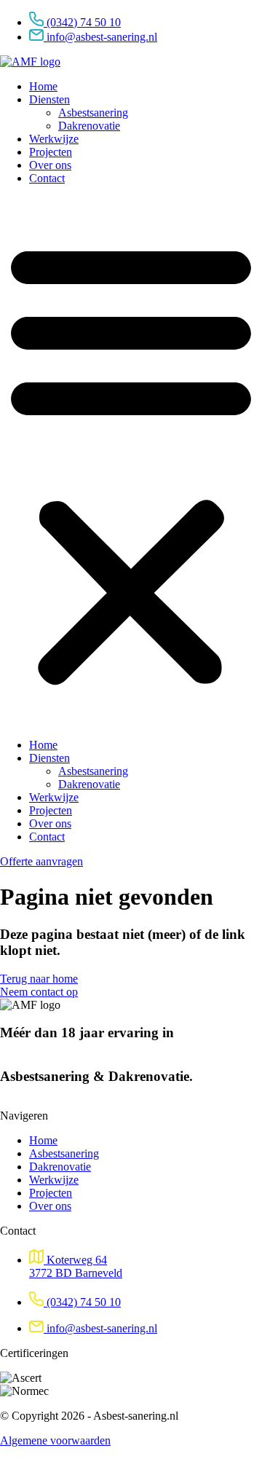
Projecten (50, 152)
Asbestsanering (93, 112)
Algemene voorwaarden (55, 1440)
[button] (131, 462)
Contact (47, 178)
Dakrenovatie (89, 125)
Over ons (50, 165)
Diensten (49, 99)
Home (43, 86)
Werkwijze (54, 139)
